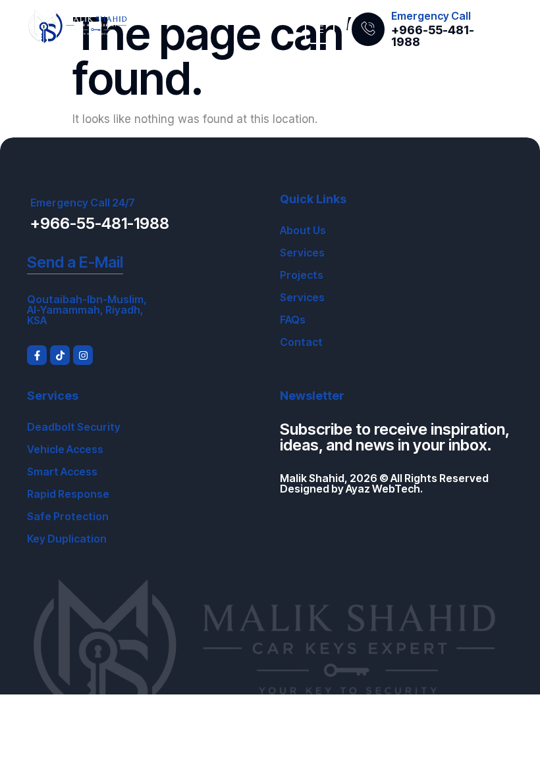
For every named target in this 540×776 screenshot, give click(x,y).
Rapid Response (68, 493)
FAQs (293, 319)
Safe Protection (68, 516)
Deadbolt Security (74, 426)
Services (302, 252)
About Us (303, 230)
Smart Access (62, 471)
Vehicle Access (65, 449)
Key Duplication (67, 538)
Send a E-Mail (75, 262)
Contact (301, 342)
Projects (301, 274)
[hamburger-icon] (320, 29)
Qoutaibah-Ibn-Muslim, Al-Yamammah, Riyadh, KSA (87, 310)
